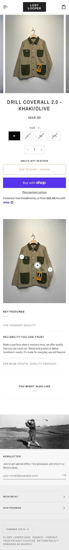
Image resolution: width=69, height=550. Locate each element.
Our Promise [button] (12, 508)
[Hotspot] (22, 257)
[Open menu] (9, 7)
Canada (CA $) (15, 529)
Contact (51, 537)
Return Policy (47, 540)
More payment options (34, 192)
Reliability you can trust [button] (23, 337)
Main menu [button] (10, 496)
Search (37, 537)
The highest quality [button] (19, 325)
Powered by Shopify (17, 544)
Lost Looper (15, 537)
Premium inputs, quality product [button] (30, 363)
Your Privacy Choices (19, 540)
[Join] (63, 475)
